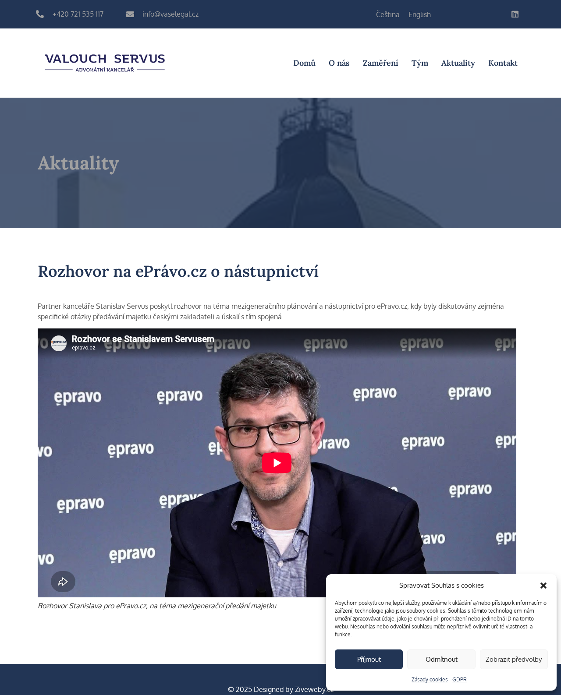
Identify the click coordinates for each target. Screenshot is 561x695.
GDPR (459, 679)
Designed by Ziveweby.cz (281, 689)
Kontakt (503, 63)
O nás (339, 63)
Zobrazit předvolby (514, 659)
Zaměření (380, 63)
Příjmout (369, 659)
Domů (304, 63)
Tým (420, 63)
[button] (543, 585)
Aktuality (458, 63)
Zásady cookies (430, 679)
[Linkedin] (515, 14)
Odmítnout (442, 659)
